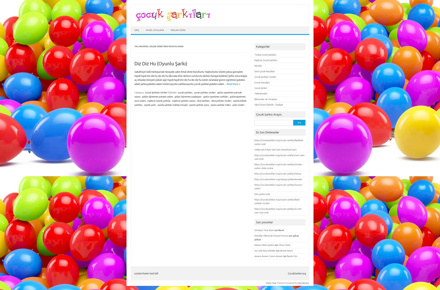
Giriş (136, 30)
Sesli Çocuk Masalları (264, 71)
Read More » (233, 84)
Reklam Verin (178, 30)
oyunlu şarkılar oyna (199, 105)
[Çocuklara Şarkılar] (172, 20)
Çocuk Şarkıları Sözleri (156, 92)
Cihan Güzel (284, 245)
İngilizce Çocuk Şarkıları (265, 60)
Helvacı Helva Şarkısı (264, 245)
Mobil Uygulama (155, 30)
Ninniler (258, 65)
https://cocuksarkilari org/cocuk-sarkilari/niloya (277, 173)
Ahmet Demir (286, 250)
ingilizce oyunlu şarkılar (158, 101)
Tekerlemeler (260, 93)
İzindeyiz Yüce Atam (264, 230)
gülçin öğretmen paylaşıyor (188, 96)
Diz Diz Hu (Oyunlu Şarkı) (160, 63)
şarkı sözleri (238, 105)
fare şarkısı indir (262, 194)
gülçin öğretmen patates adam (157, 96)
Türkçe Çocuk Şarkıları (265, 54)
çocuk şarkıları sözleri (205, 92)
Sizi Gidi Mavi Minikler (265, 250)
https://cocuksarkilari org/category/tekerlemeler (278, 179)
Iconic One (271, 283)
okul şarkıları (203, 101)
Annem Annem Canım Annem (268, 256)
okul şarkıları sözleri (221, 101)
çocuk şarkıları (185, 92)
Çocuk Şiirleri (260, 88)
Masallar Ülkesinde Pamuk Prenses (271, 235)
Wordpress (303, 283)
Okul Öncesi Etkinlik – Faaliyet (268, 104)
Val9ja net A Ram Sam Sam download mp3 (275, 149)
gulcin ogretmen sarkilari (215, 96)
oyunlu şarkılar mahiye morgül (172, 105)
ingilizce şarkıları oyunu (183, 101)
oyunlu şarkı (150, 105)
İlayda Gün (292, 256)
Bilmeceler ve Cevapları (265, 99)
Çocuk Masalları (262, 82)
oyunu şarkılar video (221, 105)
